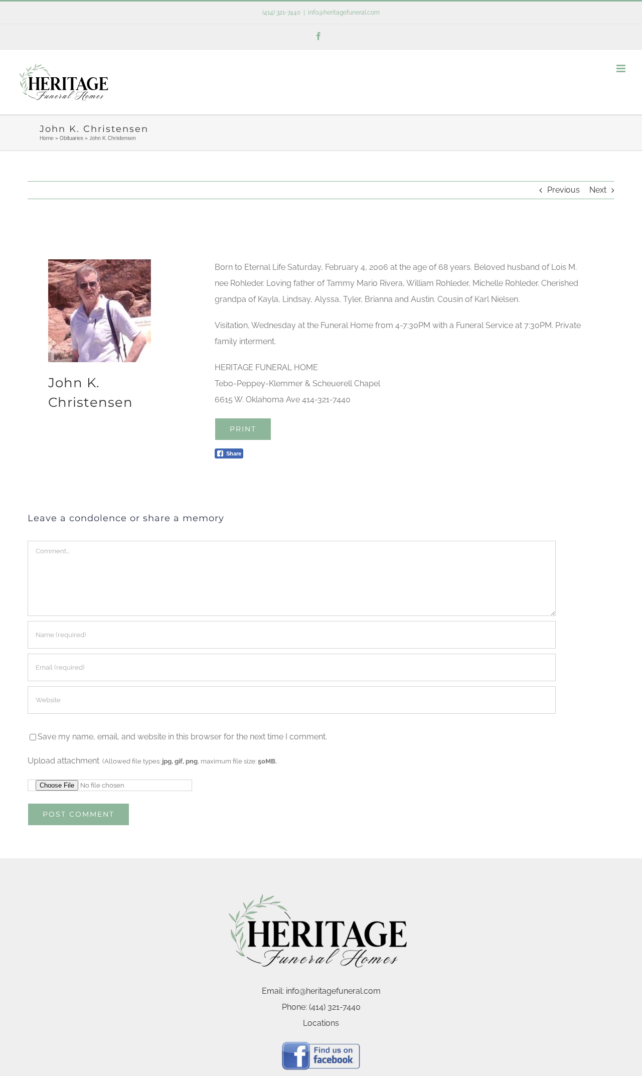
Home (47, 138)
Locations (321, 1023)
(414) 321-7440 (281, 12)
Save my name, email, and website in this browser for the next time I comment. (182, 736)
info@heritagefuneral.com (344, 12)
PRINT (243, 428)
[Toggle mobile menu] (621, 68)
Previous (563, 190)
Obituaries (71, 138)
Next (597, 190)
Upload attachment (152, 760)
